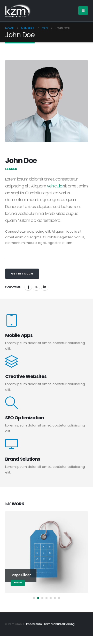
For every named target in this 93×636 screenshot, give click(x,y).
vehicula (55, 186)
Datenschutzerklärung (59, 624)
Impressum (34, 624)
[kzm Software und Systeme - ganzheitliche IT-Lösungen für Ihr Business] (18, 10)
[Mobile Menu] (83, 10)
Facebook (28, 286)
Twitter (36, 286)
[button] (34, 598)
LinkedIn (44, 286)
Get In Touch (22, 273)
